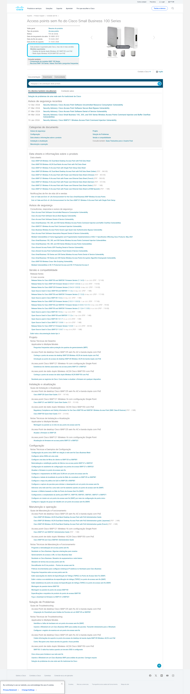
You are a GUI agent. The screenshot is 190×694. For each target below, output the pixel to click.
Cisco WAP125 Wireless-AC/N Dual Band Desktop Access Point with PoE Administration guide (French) (71, 524)
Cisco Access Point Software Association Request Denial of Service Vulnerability (60, 233)
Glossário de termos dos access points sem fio (48, 562)
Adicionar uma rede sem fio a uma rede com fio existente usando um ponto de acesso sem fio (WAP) (67, 488)
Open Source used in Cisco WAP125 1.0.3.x (47, 312)
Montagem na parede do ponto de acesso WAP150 (49, 590)
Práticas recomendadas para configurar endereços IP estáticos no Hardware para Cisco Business (66, 569)
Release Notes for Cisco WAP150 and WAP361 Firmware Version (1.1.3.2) (57, 294)
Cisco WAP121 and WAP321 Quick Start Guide (51, 402)
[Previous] (91, 37)
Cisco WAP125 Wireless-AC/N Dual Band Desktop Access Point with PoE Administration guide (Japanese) (72, 521)
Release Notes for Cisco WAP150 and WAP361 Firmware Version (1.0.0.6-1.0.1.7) (60, 305)
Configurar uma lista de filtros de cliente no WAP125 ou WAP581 (54, 460)
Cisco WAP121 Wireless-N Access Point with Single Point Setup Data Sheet (58, 168)
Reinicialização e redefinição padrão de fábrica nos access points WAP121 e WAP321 (62, 463)
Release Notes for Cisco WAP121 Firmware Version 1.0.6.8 (52, 326)
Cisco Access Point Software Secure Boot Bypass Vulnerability (53, 216)
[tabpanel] (95, 96)
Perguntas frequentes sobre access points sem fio (49, 572)
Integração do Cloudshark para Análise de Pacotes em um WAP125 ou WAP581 (62, 612)
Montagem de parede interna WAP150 (45, 586)
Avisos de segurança (37, 131)
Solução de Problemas (101, 134)
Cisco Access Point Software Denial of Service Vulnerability (52, 219)
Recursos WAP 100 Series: (39, 63)
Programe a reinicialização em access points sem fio (50, 548)
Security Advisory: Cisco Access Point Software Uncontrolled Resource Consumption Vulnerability (83, 105)
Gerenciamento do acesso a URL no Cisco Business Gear (51, 555)
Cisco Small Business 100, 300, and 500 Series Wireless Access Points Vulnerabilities (61, 244)
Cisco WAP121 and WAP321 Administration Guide (52, 532)
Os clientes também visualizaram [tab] (42, 91)
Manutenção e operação (39, 144)
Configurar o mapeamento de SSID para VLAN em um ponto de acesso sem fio (59, 474)
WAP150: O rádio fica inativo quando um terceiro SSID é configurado (58, 649)
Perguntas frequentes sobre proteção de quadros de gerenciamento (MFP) (61, 347)
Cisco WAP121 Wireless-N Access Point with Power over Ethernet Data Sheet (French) (62, 178)
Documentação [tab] (34, 77)
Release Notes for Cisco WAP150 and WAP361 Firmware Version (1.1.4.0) (57, 280)
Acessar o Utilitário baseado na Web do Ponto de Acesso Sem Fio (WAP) (57, 491)
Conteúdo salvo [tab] (67, 91)
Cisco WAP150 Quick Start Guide (46, 414)
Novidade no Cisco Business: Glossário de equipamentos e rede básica (56, 558)
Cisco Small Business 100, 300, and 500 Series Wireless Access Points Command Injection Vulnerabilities (68, 240)
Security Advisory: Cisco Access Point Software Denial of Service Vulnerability (75, 111)
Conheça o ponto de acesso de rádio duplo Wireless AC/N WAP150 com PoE (61, 374)
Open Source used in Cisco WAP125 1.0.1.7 (47, 319)
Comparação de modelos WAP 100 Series (45, 61)
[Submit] (159, 84)
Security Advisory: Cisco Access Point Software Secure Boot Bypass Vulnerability (76, 108)
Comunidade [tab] (60, 77)
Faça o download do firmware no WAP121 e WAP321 (50, 597)
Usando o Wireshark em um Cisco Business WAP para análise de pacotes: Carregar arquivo (64, 658)
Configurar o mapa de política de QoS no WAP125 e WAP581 (53, 481)
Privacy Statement (10, 690)
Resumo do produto (56, 28)
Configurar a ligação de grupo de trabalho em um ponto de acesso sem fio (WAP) (60, 502)
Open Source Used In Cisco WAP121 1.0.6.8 (47, 322)
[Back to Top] (159, 666)
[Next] (154, 37)
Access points (54, 31)
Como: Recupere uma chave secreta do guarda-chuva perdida (56, 642)
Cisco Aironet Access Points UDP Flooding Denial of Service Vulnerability (57, 247)
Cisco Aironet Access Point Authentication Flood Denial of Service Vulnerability (59, 251)
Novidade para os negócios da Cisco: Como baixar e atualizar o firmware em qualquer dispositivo (66, 379)
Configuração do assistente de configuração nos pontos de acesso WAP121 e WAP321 (62, 467)
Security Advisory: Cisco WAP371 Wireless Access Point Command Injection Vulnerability (79, 120)
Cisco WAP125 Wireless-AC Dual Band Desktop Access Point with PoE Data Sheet (60, 161)
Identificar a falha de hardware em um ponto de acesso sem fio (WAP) (59, 623)
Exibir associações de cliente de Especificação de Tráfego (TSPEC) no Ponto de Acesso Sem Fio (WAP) (68, 576)
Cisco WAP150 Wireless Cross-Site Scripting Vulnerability (52, 261)
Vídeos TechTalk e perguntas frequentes (63, 63)
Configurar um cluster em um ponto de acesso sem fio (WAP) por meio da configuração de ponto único (68, 498)
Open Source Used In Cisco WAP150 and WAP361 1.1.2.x (52, 315)
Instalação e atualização (39, 141)
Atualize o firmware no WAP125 (45, 433)
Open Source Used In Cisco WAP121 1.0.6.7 (47, 329)
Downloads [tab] (47, 77)
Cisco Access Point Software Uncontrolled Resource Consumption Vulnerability (59, 212)
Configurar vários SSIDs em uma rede (44, 456)
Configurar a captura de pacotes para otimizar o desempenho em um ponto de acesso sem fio (65, 484)
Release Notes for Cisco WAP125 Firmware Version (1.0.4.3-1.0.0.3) (55, 287)
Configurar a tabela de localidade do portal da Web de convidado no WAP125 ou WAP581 (63, 477)
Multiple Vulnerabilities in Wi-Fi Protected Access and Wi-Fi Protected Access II (60, 265)
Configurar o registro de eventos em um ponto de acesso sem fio (57, 630)
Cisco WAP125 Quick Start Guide (46, 394)
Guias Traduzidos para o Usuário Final (119, 141)
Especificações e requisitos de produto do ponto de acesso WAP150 (56, 593)
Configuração (35, 134)
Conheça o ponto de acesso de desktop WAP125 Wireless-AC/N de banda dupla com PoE (66, 355)
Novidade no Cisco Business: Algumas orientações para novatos (54, 551)
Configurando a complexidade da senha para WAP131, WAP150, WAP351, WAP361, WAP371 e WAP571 (68, 495)
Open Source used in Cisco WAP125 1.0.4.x (47, 298)
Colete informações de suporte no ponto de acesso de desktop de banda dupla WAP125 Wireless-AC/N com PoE (74, 638)
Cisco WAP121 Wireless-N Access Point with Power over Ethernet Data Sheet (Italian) (62, 185)
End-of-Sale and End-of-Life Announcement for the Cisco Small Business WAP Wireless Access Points (68, 197)
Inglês (161, 72)
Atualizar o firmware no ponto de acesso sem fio (48, 470)
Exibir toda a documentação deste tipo (44, 333)
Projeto (95, 131)
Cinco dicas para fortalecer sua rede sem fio (47, 654)
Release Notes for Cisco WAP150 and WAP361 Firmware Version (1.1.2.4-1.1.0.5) (60, 308)
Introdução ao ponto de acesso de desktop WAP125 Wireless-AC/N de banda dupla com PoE (67, 359)
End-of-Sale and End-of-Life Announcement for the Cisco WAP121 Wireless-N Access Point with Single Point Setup (73, 200)
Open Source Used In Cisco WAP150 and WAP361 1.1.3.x (52, 291)
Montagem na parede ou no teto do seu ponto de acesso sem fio (57, 425)
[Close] (62, 684)
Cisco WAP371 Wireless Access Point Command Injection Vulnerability (56, 226)
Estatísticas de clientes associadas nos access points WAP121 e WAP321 (60, 367)
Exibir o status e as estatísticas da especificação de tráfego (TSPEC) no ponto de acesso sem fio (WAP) (68, 579)
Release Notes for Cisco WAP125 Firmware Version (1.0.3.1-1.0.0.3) (55, 301)
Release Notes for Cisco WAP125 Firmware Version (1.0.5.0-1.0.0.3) (55, 284)
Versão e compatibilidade (102, 137)
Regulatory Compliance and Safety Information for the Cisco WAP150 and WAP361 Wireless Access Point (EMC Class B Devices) (80, 410)
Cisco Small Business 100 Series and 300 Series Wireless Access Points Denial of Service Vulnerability (67, 254)
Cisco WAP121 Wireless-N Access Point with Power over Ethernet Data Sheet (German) (63, 182)
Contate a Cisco (143, 72)
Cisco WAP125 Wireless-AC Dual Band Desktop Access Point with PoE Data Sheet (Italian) (64, 171)
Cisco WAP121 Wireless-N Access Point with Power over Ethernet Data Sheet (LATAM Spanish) (65, 189)
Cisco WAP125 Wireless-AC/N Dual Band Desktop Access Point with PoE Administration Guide (67, 517)
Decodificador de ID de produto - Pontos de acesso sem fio (52, 565)
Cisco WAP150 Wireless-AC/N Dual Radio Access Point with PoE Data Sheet (58, 164)
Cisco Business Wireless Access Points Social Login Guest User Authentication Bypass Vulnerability (66, 230)
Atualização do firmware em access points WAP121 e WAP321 (56, 440)
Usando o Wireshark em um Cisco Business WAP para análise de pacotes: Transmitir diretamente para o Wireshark (74, 627)
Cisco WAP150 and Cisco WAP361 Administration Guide (54, 540)
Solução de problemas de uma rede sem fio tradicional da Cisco (54, 96)
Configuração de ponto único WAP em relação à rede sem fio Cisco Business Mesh (60, 452)
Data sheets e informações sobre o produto (45, 137)
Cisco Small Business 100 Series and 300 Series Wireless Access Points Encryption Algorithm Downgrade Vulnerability (73, 258)
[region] (32, 687)
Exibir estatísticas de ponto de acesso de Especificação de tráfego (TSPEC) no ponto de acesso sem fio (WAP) (71, 583)
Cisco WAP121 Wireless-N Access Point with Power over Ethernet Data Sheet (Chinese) (63, 175)
